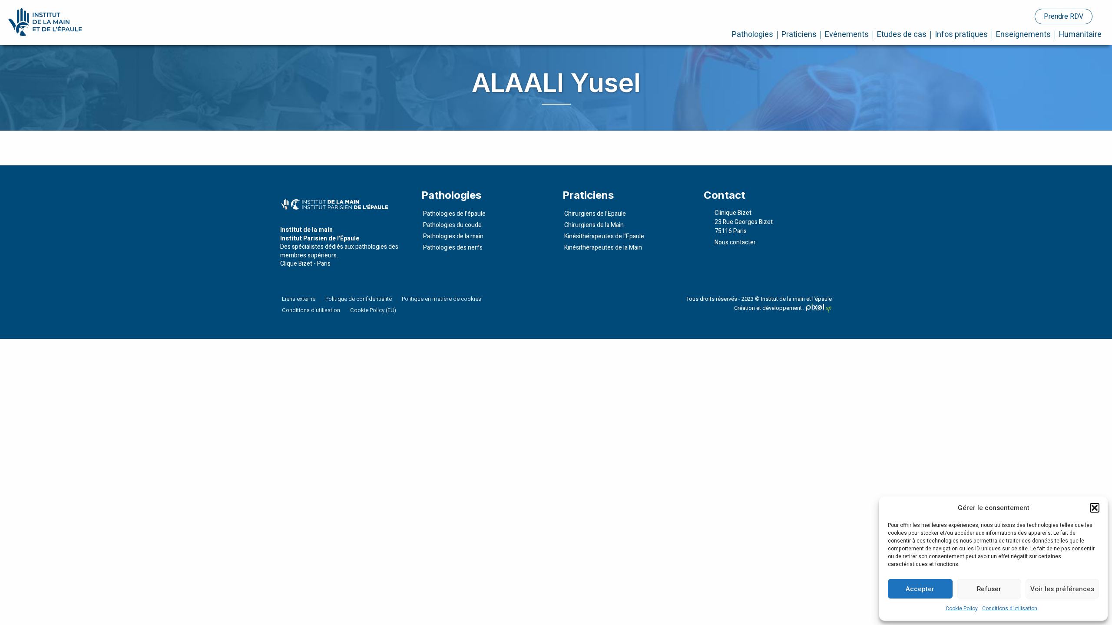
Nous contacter (735, 242)
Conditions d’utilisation (1009, 608)
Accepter (920, 589)
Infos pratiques (961, 35)
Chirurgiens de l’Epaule (595, 213)
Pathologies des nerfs (453, 247)
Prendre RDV (1063, 16)
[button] (1094, 507)
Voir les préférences (1062, 589)
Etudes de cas (902, 35)
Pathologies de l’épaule (454, 213)
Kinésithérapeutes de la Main (603, 247)
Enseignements (1023, 35)
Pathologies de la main (453, 236)
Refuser (989, 589)
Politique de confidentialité (358, 299)
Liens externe (298, 299)
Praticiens (799, 35)
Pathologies (752, 35)
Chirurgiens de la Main (594, 225)
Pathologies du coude (452, 225)
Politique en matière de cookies (441, 299)
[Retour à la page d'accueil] (47, 22)
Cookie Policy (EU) (373, 310)
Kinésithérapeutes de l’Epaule (604, 236)
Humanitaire (1080, 35)
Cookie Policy (962, 608)
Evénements (847, 35)
